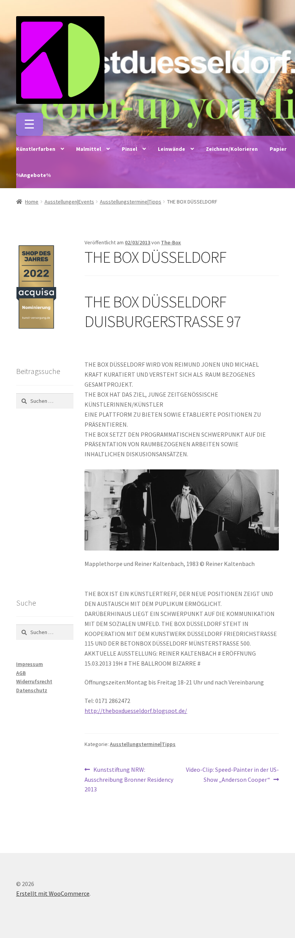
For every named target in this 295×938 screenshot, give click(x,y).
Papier (278, 148)
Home (31, 201)
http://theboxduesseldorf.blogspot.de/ (136, 710)
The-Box (171, 242)
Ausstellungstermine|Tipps (130, 201)
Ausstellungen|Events (69, 201)
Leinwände (171, 148)
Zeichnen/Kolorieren (232, 148)
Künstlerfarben (35, 148)
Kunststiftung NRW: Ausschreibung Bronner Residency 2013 (129, 779)
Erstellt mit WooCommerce (52, 893)
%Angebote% (33, 175)
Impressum (29, 664)
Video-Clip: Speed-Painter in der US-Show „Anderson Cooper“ (232, 774)
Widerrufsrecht (34, 681)
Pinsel (129, 148)
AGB (21, 672)
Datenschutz (31, 690)
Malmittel (88, 148)
